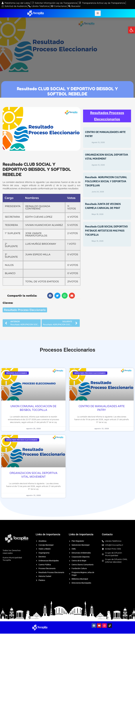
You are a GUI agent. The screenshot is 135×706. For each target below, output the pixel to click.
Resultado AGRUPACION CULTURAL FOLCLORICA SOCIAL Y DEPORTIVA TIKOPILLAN (106, 181)
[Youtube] (99, 625)
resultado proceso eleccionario (25, 310)
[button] (131, 30)
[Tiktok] (109, 625)
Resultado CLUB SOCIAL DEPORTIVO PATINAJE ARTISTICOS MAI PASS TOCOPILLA (106, 230)
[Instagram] (104, 625)
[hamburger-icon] (98, 13)
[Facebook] (94, 625)
